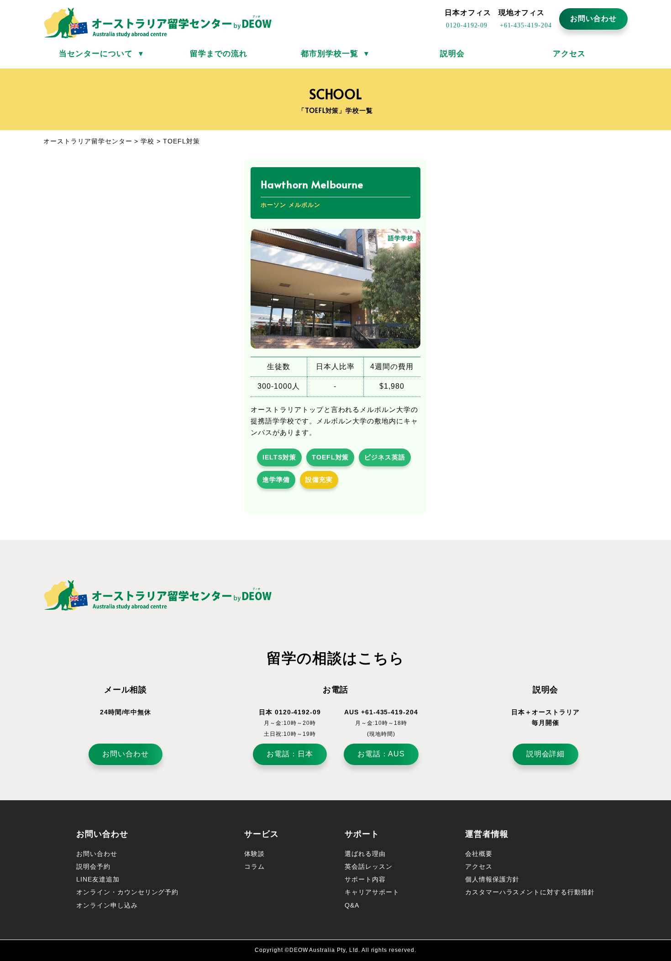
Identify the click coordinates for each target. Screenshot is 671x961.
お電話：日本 (290, 754)
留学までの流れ (218, 53)
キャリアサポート (372, 892)
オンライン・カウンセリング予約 (127, 892)
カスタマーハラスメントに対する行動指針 (530, 892)
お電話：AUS (381, 754)
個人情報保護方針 (492, 879)
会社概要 (479, 853)
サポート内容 (365, 879)
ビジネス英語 (384, 457)
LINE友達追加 (98, 879)
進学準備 (276, 479)
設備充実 (319, 479)
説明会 (452, 53)
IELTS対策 (279, 457)
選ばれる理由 (365, 853)
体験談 (254, 853)
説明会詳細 (545, 754)
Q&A (352, 905)
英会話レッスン (369, 866)
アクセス (569, 53)
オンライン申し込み (107, 905)
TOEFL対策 (330, 457)
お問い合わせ (593, 18)
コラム (254, 866)
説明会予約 (93, 866)
